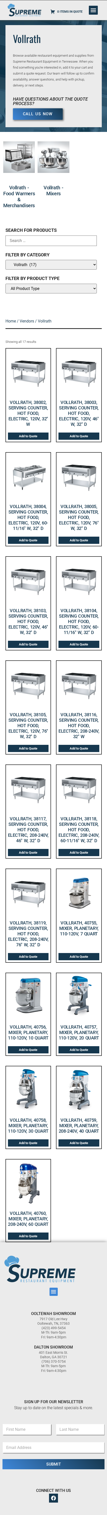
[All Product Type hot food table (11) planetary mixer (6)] (51, 288)
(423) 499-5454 (54, 1328)
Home (10, 321)
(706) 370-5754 (54, 1361)
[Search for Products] (51, 241)
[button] (93, 10)
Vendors (27, 321)
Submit (53, 1464)
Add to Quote (28, 436)
